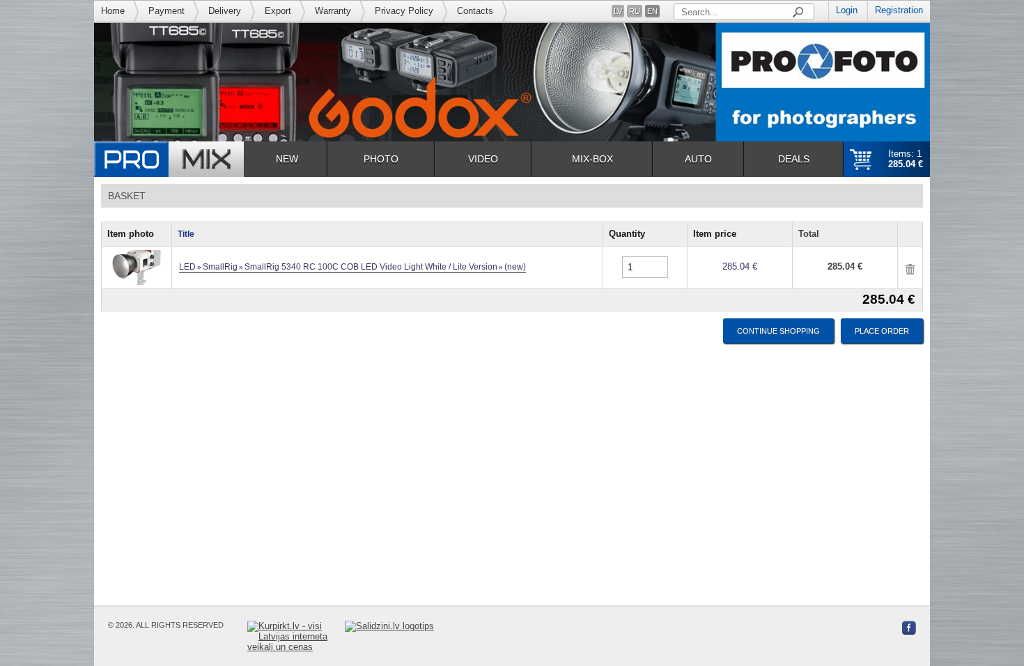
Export (278, 11)
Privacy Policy (404, 11)
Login (847, 10)
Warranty (333, 11)
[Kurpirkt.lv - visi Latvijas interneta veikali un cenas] (296, 636)
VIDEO (483, 158)
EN (652, 11)
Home (113, 11)
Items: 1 (905, 158)
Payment (166, 11)
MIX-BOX (592, 158)
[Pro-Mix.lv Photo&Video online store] (169, 159)
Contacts (475, 11)
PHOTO (381, 158)
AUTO (698, 158)
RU (634, 11)
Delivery (224, 11)
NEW (287, 158)
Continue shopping (778, 331)
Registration (899, 10)
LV (618, 11)
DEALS (793, 158)
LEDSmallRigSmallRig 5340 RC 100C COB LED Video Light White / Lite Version (352, 267)
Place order (882, 331)
